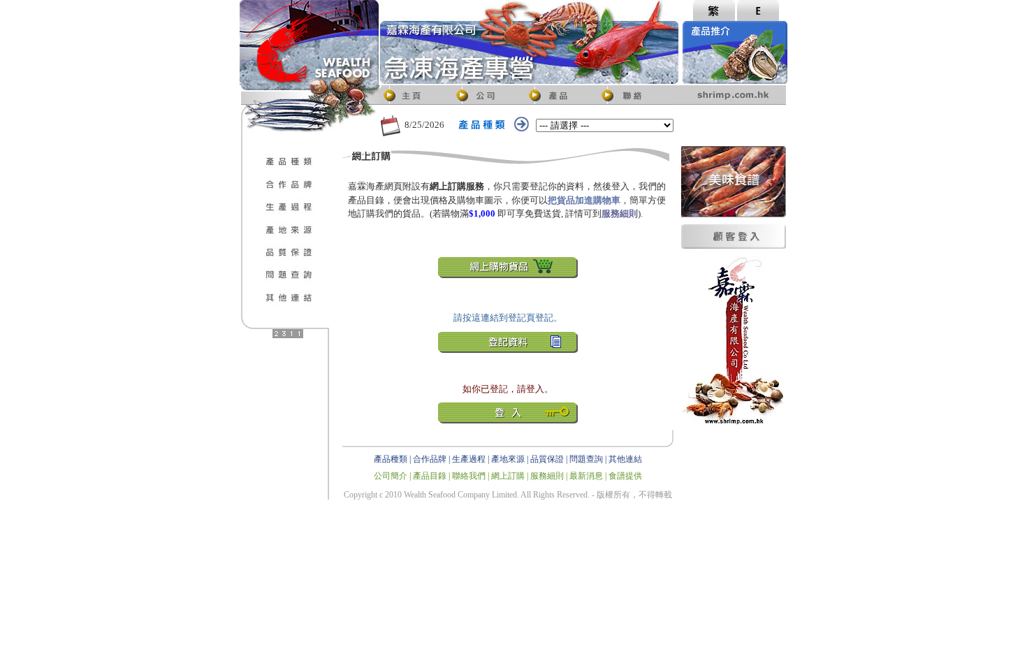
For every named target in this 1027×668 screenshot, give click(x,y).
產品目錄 (429, 476)
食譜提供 (625, 476)
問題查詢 (586, 459)
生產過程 (469, 459)
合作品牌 (429, 459)
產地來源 (508, 459)
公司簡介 (390, 476)
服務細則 (547, 476)
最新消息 (586, 476)
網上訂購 (508, 476)
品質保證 (547, 459)
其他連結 (625, 459)
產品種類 (390, 459)
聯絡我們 (469, 476)
